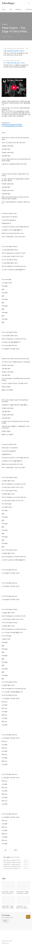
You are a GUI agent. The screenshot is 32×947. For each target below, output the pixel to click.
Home (3, 9)
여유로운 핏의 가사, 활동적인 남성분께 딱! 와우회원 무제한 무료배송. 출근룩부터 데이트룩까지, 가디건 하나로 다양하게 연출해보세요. (15, 66)
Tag (10, 9)
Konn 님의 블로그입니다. (7, 917)
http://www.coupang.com (10, 60)
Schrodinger (8, 3)
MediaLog (18, 9)
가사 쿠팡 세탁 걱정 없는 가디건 (14, 63)
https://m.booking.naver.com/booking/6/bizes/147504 (14, 48)
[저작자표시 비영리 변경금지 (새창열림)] (21, 850)
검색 (25, 3)
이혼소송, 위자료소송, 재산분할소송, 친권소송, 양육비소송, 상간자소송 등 (15, 54)
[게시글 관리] (10, 850)
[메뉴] (29, 3)
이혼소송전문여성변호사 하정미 (13, 51)
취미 (5, 857)
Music (8, 857)
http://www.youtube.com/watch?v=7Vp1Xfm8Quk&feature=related (12, 125)
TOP (28, 941)
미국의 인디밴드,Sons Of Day (11, 868)
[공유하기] (8, 850)
